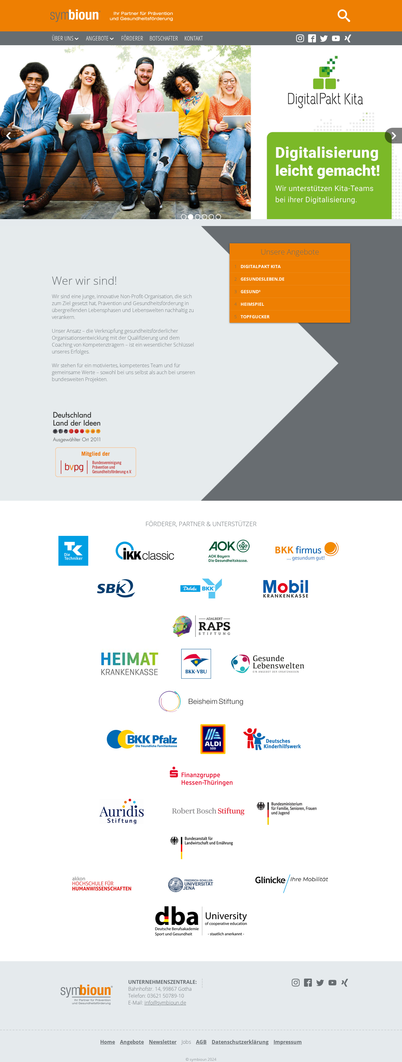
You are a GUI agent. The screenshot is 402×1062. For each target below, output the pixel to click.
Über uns (62, 38)
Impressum (288, 1041)
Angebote (97, 38)
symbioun (75, 15)
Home (107, 1041)
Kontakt (193, 38)
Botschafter (163, 38)
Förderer (132, 38)
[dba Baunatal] (201, 922)
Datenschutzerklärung (240, 1041)
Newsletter (163, 1041)
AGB (201, 1041)
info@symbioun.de (165, 1002)
